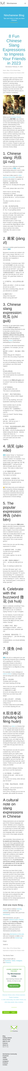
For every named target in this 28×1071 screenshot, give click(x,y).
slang (16, 1002)
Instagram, (19, 960)
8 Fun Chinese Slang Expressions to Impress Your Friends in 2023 (14, 49)
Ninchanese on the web (17, 934)
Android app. (19, 938)
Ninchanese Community (10, 1054)
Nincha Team (6, 1039)
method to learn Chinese (16, 919)
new (25, 999)
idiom (13, 726)
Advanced (4, 994)
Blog (8, 70)
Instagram (6, 1061)
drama (10, 340)
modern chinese (19, 999)
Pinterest (8, 962)
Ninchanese (11, 3)
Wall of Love (6, 1041)
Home (4, 70)
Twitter (13, 960)
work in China (7, 674)
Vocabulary (16, 997)
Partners (5, 1043)
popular (12, 1002)
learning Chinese (16, 117)
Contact (5, 1065)
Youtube (5, 1059)
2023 (4, 999)
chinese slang (9, 999)
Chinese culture (11, 994)
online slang (7, 1002)
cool (14, 999)
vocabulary (20, 1002)
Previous (6, 1012)
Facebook (7, 960)
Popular (11, 997)
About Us (5, 1045)
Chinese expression (20, 994)
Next (13, 1012)
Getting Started (7, 1038)
